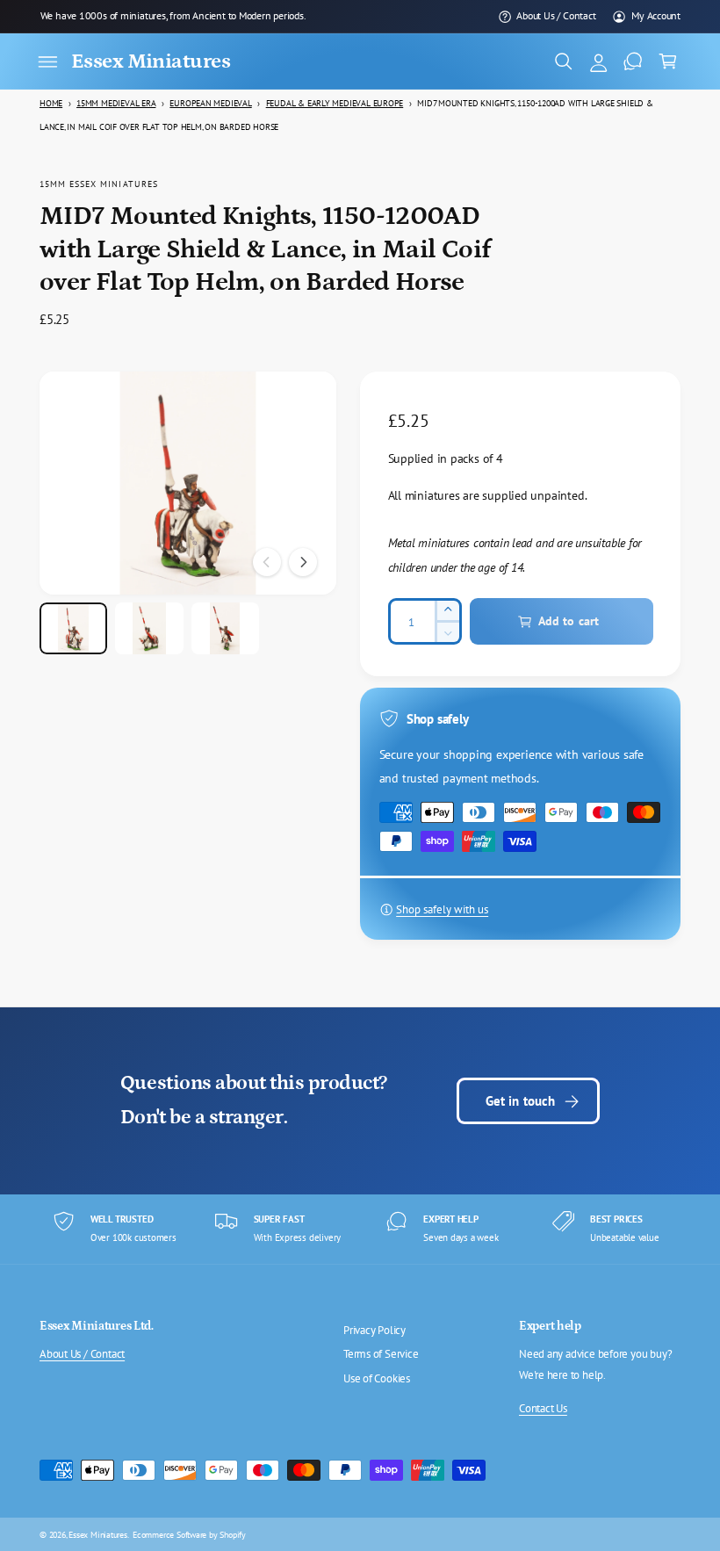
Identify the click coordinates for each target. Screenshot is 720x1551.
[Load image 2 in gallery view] (149, 627)
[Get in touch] (633, 61)
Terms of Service (381, 1353)
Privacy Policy (374, 1330)
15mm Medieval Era (115, 103)
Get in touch (521, 1101)
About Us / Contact (555, 15)
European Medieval (210, 103)
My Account (655, 15)
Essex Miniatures (97, 1534)
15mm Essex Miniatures (99, 183)
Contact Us (543, 1408)
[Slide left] (267, 562)
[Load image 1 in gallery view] (73, 627)
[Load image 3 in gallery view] (225, 627)
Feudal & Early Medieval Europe (335, 103)
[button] (47, 61)
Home (51, 103)
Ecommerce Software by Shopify (189, 1534)
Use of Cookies (376, 1378)
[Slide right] (303, 562)
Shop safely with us (442, 909)
